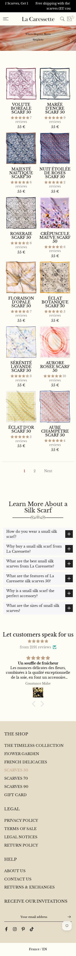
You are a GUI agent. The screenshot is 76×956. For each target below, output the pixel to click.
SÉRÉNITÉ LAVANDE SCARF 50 (21, 367)
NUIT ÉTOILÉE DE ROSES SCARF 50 (55, 173)
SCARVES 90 (16, 786)
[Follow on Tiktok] (32, 929)
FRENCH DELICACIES (25, 762)
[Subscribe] (67, 917)
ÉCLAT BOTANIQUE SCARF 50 (55, 302)
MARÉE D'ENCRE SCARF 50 (55, 108)
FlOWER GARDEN (21, 754)
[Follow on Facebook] (6, 929)
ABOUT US (15, 871)
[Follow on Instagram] (15, 929)
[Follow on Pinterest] (23, 929)
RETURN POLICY (21, 845)
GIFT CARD (15, 795)
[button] (20, 118)
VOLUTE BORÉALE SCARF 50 (21, 108)
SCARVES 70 (16, 778)
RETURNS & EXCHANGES (29, 887)
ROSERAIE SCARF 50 (21, 235)
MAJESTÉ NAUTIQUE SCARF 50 (21, 173)
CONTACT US (17, 879)
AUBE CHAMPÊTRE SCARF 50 (55, 431)
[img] (38, 641)
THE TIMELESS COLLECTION (34, 745)
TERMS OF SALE (20, 829)
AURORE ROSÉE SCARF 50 (55, 367)
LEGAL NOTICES (20, 837)
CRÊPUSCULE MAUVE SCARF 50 (55, 237)
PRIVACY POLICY (21, 820)
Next (48, 471)
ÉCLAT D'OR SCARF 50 (21, 429)
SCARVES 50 (16, 770)
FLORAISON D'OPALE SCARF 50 (21, 302)
